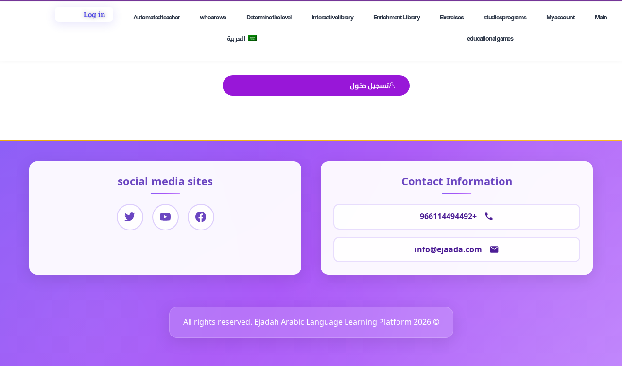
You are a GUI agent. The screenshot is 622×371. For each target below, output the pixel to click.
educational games (490, 38)
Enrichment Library (396, 17)
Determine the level (269, 17)
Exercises (451, 17)
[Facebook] (201, 217)
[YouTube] (165, 217)
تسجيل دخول (369, 85)
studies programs (505, 17)
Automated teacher (156, 17)
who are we (213, 17)
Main (601, 17)
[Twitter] (130, 217)
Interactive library (332, 17)
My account (560, 17)
